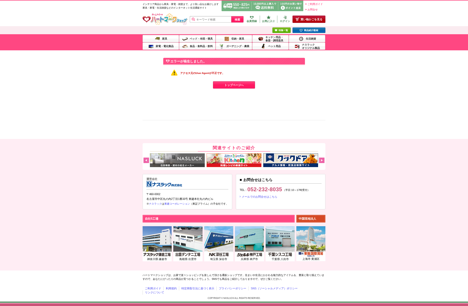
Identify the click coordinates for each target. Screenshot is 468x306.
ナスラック (155, 203)
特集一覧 (283, 30)
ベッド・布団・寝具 (201, 38)
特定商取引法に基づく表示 (197, 288)
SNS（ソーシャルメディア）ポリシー (274, 288)
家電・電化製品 (165, 45)
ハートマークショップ (165, 19)
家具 (164, 38)
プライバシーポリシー (232, 288)
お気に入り (268, 21)
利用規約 (171, 288)
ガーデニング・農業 (237, 45)
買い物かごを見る (311, 19)
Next (321, 160)
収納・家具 (237, 38)
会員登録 (252, 21)
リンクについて (154, 292)
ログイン (285, 21)
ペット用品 (274, 45)
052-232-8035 (264, 189)
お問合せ (312, 9)
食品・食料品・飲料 (201, 45)
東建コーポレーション (177, 203)
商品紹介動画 (311, 30)
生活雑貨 (311, 38)
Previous (146, 160)
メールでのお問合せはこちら (259, 196)
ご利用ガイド (315, 4)
